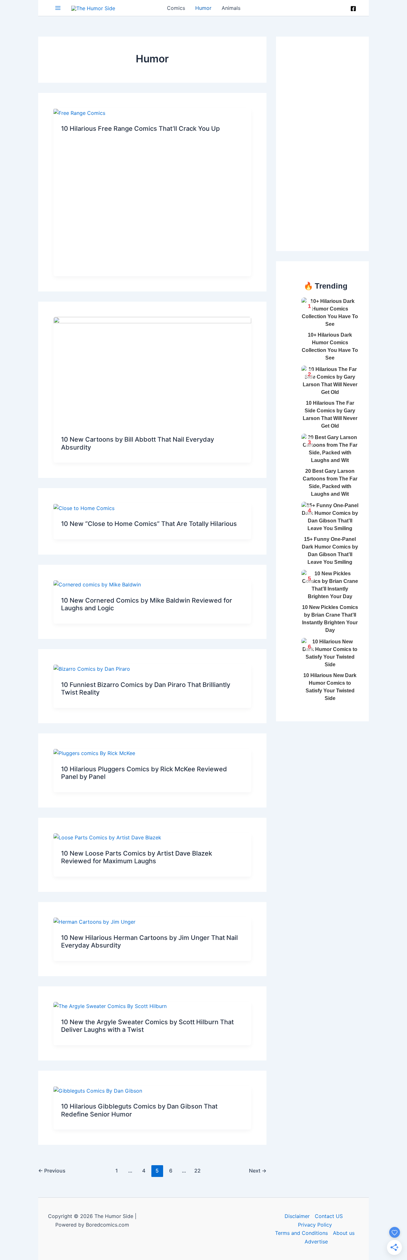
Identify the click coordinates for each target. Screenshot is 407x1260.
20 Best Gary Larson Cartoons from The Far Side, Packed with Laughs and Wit (330, 482)
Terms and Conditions (301, 1233)
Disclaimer (297, 1216)
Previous (52, 1170)
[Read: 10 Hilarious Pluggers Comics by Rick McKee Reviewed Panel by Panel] (94, 753)
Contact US (329, 1216)
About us (344, 1233)
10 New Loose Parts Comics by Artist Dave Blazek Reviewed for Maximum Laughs (136, 857)
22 (197, 1170)
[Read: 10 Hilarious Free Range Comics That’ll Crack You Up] (79, 112)
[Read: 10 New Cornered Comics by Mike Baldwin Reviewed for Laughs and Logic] (97, 584)
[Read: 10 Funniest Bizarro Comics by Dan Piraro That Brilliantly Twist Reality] (91, 668)
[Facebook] (353, 8)
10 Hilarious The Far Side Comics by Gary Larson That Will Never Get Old (330, 414)
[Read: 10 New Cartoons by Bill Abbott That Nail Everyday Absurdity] (152, 372)
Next (257, 1170)
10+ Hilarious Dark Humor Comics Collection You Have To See (330, 346)
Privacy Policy (315, 1225)
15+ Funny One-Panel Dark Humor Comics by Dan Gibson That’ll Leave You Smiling (330, 550)
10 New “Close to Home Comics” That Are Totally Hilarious (149, 524)
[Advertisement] (334, 142)
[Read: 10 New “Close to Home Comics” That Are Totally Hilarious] (83, 507)
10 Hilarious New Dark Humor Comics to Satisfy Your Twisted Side (329, 687)
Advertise (316, 1241)
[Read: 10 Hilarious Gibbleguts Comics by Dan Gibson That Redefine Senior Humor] (97, 1090)
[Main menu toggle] (58, 8)
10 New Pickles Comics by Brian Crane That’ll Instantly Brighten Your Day (330, 619)
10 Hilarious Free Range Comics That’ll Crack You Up (140, 128)
